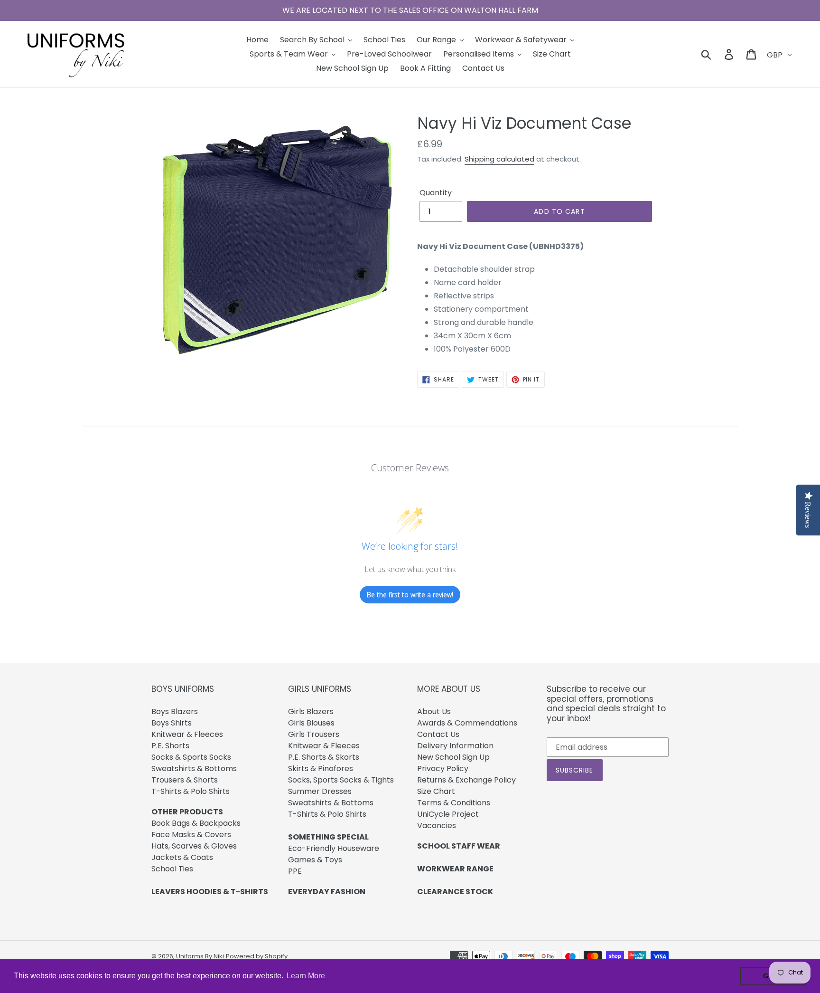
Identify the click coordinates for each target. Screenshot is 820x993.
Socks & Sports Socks (191, 757)
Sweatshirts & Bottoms (194, 768)
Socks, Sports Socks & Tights (341, 779)
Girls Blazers (311, 711)
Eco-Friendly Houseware (333, 848)
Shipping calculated (499, 159)
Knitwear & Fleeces (187, 734)
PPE (295, 871)
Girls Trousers (313, 734)
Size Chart (436, 791)
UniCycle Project (448, 814)
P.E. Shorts (170, 745)
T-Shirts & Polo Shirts (190, 791)
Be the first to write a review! (410, 594)
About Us (434, 711)
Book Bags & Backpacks (196, 823)
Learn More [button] (306, 976)
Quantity (435, 192)
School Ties (172, 868)
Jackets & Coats (182, 857)
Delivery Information (455, 745)
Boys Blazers (174, 711)
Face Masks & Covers (191, 834)
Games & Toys (315, 859)
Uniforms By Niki (200, 956)
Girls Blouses (311, 722)
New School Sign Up (453, 757)
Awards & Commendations (467, 722)
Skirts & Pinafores (320, 768)
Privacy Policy (442, 768)
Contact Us (438, 734)
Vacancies (436, 825)
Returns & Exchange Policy (466, 779)
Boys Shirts (171, 722)
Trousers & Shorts (184, 779)
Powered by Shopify (257, 956)
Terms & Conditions (453, 802)
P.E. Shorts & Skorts (323, 757)
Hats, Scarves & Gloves (194, 845)
